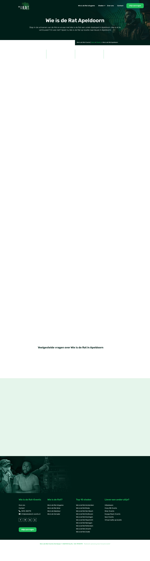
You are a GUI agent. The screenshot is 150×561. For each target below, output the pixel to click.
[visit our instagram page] (25, 520)
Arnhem (24, 433)
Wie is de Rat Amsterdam (85, 505)
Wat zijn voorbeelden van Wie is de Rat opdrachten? (60, 371)
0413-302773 (26, 511)
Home (93, 42)
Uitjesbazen (109, 505)
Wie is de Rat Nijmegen (84, 523)
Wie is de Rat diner (53, 508)
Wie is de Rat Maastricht (84, 520)
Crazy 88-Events (111, 508)
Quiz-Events (109, 517)
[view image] (75, 138)
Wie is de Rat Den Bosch (84, 511)
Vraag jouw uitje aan (120, 283)
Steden (101, 6)
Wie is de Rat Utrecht (83, 529)
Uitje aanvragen (135, 6)
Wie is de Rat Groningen (84, 517)
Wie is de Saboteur (54, 511)
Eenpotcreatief (105, 544)
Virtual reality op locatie (113, 520)
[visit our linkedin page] (30, 520)
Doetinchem (26, 439)
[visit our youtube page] (35, 520)
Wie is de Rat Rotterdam (84, 526)
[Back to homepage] (24, 6)
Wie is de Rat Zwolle (83, 532)
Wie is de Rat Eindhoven (84, 514)
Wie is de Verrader (53, 514)
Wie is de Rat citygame (86, 6)
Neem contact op (28, 454)
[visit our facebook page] (20, 520)
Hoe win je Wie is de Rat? (49, 378)
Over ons (110, 6)
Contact (120, 6)
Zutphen (25, 442)
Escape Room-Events (112, 514)
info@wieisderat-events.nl (30, 514)
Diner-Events (109, 511)
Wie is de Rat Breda (83, 508)
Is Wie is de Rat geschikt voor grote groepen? (58, 364)
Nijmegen (25, 436)
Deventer (25, 430)
